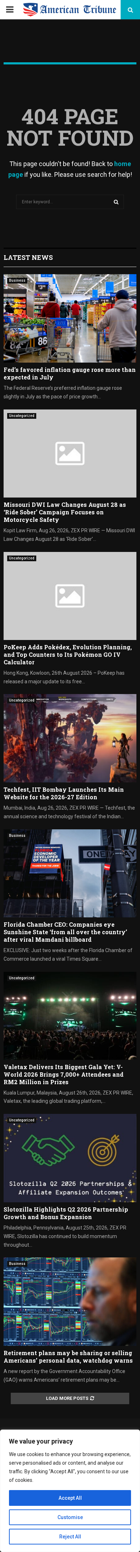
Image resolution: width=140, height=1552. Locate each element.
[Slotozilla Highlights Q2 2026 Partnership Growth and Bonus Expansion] (70, 1158)
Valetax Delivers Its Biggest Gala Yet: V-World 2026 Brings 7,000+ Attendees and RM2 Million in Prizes (63, 1074)
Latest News (28, 257)
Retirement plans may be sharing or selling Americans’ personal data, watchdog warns (68, 1356)
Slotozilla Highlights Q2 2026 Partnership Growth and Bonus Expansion (66, 1213)
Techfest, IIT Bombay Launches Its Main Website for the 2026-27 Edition (64, 793)
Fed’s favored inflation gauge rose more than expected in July (70, 373)
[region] (70, 1491)
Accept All (70, 1498)
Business (17, 280)
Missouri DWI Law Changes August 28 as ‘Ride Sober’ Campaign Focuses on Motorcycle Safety (65, 512)
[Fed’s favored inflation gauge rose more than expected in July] (70, 318)
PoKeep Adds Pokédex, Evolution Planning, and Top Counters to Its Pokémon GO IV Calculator (68, 654)
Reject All (70, 1536)
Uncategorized (21, 416)
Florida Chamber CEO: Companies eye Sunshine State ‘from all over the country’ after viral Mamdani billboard (65, 932)
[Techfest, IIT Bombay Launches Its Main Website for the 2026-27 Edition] (70, 738)
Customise (70, 1517)
